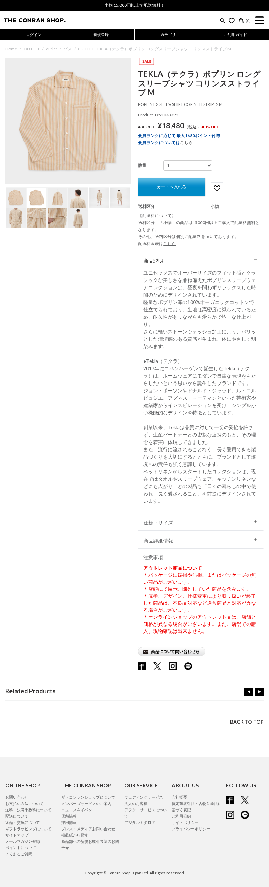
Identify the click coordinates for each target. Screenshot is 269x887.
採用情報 (69, 822)
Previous (248, 692)
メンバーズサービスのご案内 (86, 803)
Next (259, 692)
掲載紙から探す (74, 835)
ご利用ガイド (235, 34)
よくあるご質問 (18, 854)
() (248, 20)
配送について (16, 816)
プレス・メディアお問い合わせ (88, 828)
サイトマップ (16, 835)
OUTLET (31, 49)
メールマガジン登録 (22, 841)
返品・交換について (22, 822)
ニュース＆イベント (78, 809)
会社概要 (179, 797)
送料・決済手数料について (28, 809)
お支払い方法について (24, 803)
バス (67, 49)
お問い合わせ (16, 797)
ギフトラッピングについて (28, 828)
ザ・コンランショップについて (88, 797)
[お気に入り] (231, 20)
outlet (51, 49)
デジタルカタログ (139, 822)
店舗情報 (69, 816)
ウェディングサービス (143, 797)
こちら (186, 142)
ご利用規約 (181, 816)
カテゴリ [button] (168, 34)
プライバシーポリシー (191, 828)
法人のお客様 (135, 803)
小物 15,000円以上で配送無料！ (134, 5)
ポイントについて (20, 847)
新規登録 (101, 34)
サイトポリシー (185, 822)
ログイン (33, 34)
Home (11, 49)
